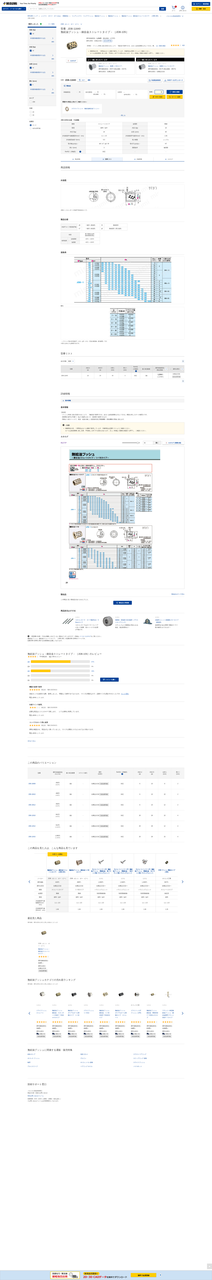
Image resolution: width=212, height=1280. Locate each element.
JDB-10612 (31, 805)
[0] (173, 8)
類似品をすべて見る (177, 594)
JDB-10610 (31, 794)
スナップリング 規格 (140, 1058)
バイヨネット (137, 1066)
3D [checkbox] (33, 115)
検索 (162, 9)
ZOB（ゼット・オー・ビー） (70, 24)
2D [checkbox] (33, 112)
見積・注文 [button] (202, 9)
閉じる (160, 1275)
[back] (29, 882)
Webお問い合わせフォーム (36, 1096)
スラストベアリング (139, 1054)
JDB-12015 (31, 836)
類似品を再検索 (124, 603)
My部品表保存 (156, 80)
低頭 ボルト (84, 1054)
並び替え (166, 369)
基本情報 (68, 400)
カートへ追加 (176, 97)
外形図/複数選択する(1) (37, 38)
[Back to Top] (209, 1266)
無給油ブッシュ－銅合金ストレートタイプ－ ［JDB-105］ (140, 16)
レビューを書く (111, 679)
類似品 (68, 86)
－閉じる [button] (122, 115)
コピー (83, 80)
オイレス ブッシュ (34, 1058)
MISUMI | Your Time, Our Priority (12, 3)
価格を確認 (176, 92)
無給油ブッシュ (113, 16)
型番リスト (108, 159)
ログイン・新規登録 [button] (202, 4)
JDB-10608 (31, 783)
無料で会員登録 (143, 1275)
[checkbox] (42, 33)
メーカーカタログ (85, 636)
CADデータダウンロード (175, 80)
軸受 (29, 1062)
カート (173, 10)
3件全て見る (32, 741)
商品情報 (77, 159)
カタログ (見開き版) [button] (174, 443)
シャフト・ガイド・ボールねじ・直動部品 (54, 16)
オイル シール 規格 (86, 1062)
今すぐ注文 (158, 97)
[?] (80, 151)
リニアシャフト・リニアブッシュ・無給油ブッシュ (88, 16)
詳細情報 (139, 159)
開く (157, 443)
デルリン (83, 1058)
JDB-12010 (31, 815)
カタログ (73, 61)
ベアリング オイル (86, 1066)
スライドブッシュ (139, 1062)
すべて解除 (51, 24)
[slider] (138, 443)
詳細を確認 (162, 46)
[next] (182, 882)
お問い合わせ (182, 10)
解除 (53, 41)
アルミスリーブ (33, 1066)
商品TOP (64, 443)
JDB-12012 (31, 826)
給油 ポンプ (31, 1054)
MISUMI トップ (33, 16)
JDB (33, 102)
